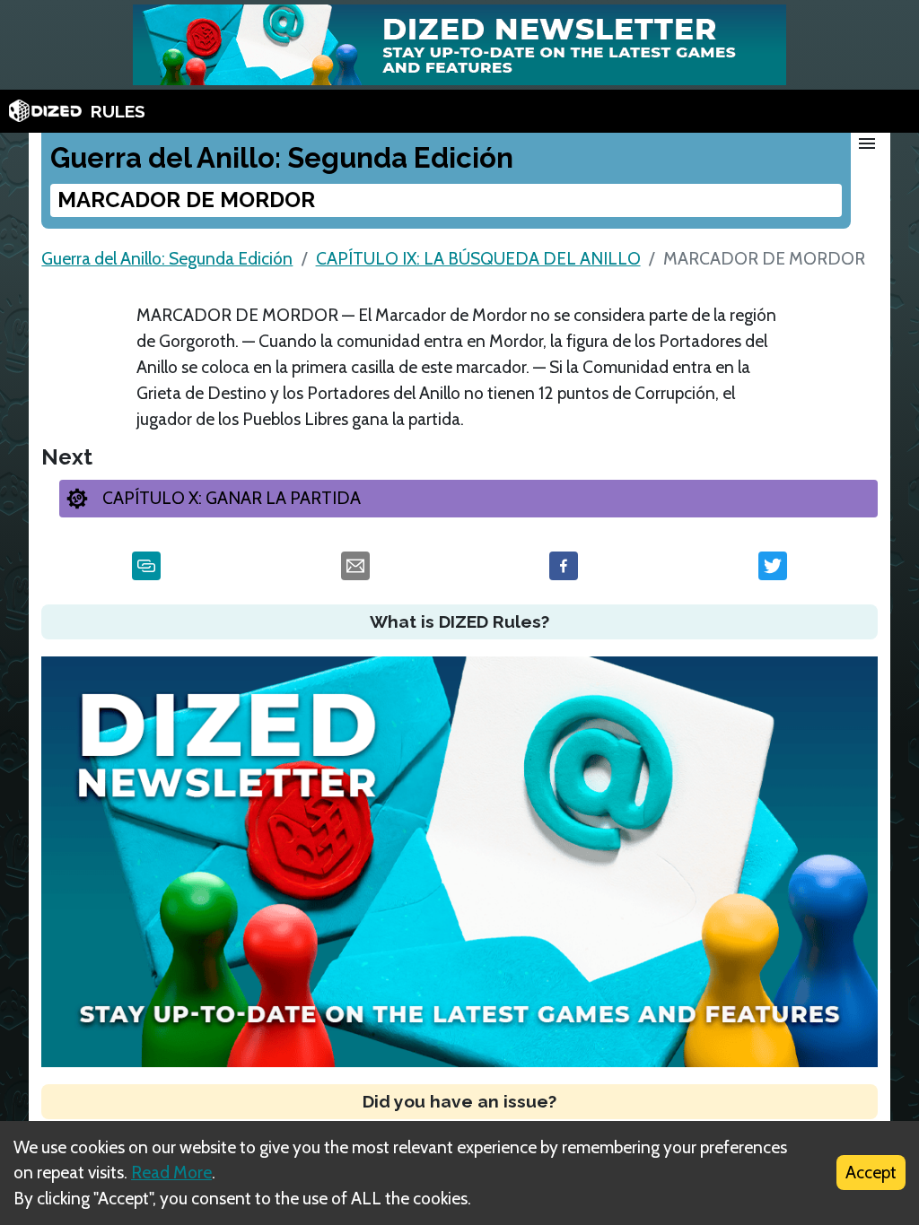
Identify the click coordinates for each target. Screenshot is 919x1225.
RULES (118, 111)
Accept (871, 1172)
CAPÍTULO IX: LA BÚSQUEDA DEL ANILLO (478, 258)
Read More (171, 1172)
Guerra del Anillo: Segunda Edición (167, 258)
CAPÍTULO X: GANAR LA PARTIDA (231, 497)
